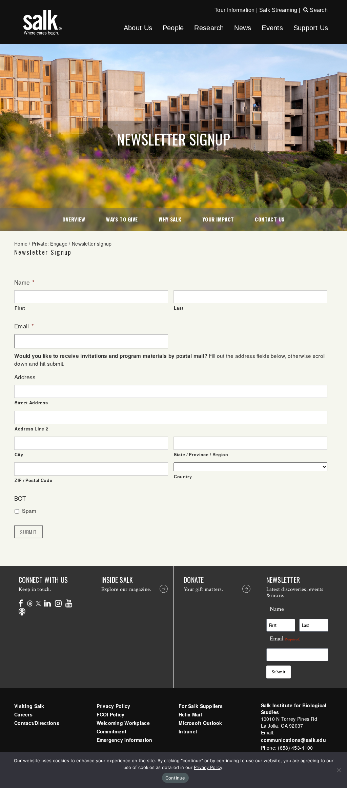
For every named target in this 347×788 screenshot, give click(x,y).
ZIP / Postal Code (33, 480)
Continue (175, 778)
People (173, 28)
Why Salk (170, 219)
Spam (29, 510)
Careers (23, 714)
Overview (73, 219)
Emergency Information (124, 739)
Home (20, 243)
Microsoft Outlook (200, 722)
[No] (338, 770)
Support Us (310, 28)
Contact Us (270, 219)
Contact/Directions (36, 722)
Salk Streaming (278, 10)
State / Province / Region (201, 454)
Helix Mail (190, 714)
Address (24, 377)
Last (179, 308)
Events (272, 28)
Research (209, 28)
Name (24, 282)
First (20, 308)
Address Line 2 (31, 429)
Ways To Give (122, 219)
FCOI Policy (111, 714)
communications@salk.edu (293, 739)
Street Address (31, 403)
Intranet (188, 731)
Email (24, 326)
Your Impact (218, 219)
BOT (20, 498)
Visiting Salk (29, 706)
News (242, 28)
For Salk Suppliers (201, 706)
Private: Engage (49, 243)
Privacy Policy (113, 706)
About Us (138, 28)
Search (318, 10)
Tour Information (234, 10)
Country (183, 477)
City (19, 454)
